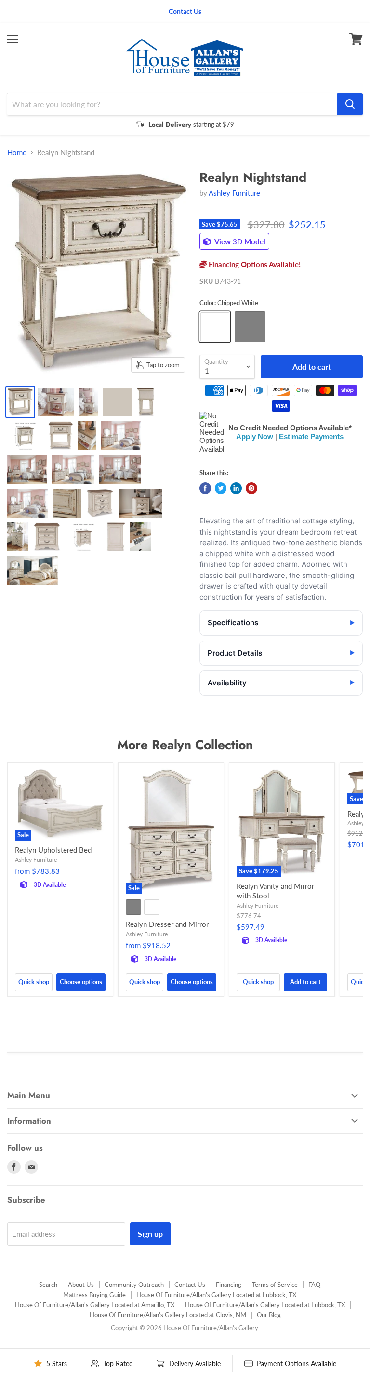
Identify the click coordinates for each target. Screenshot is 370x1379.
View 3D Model (239, 241)
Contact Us (189, 1284)
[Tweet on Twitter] (220, 488)
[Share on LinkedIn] (236, 488)
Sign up (150, 1233)
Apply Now (254, 436)
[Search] (350, 104)
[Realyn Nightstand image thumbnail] (20, 402)
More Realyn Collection (185, 745)
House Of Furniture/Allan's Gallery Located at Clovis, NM (168, 1315)
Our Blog (269, 1315)
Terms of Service (275, 1284)
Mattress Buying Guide (94, 1295)
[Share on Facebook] (205, 488)
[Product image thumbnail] (56, 402)
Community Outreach (134, 1284)
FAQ (314, 1284)
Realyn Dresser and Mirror (167, 924)
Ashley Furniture (234, 192)
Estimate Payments (311, 436)
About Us (81, 1284)
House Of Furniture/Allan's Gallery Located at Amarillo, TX (94, 1305)
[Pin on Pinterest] (251, 488)
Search (48, 1284)
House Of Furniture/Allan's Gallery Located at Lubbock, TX (216, 1295)
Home (16, 152)
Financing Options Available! (254, 264)
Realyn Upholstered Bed (53, 849)
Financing (228, 1284)
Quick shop (33, 982)
